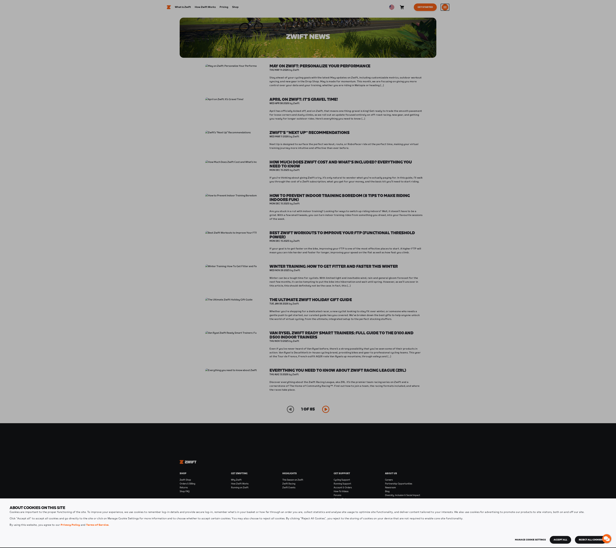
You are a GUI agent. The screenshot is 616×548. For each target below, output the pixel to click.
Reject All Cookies (591, 540)
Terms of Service (97, 525)
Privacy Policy (70, 525)
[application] (607, 539)
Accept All (560, 540)
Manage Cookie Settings (530, 540)
